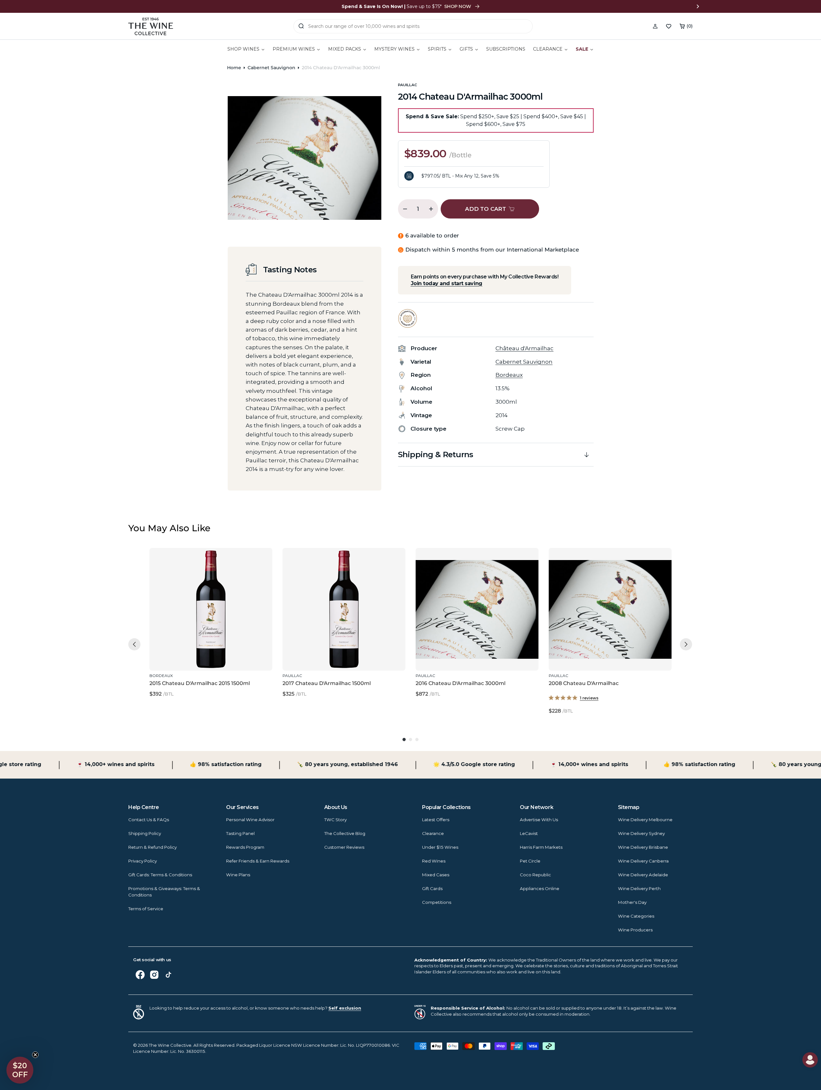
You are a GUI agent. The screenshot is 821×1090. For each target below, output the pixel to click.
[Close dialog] (224, 477)
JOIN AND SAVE (473, 630)
